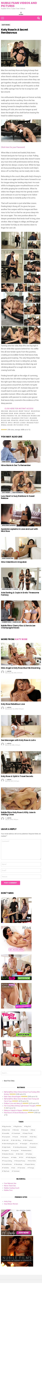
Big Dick (28, 1126)
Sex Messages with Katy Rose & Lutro (18, 740)
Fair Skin (24, 1137)
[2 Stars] (2, 429)
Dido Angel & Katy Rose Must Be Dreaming (20, 668)
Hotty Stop (7, 1201)
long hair (6, 420)
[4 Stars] (5, 429)
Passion (35, 420)
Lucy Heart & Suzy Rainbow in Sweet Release (18, 497)
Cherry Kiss (6, 622)
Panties (15, 420)
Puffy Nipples (31, 1157)
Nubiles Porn (8, 1190)
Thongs (31, 1168)
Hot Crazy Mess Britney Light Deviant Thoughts (20, 1106)
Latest (21, 14)
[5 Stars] (6, 429)
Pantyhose (25, 420)
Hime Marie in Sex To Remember (16, 465)
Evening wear (7, 413)
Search (38, 18)
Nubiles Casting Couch (11, 1188)
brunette (6, 1133)
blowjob (14, 411)
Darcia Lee (17, 622)
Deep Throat (25, 411)
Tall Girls (6, 1168)
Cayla (16, 589)
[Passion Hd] (17, 1266)
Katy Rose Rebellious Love (13, 704)
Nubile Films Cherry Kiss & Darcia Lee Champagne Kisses (18, 626)
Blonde (5, 411)
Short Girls (32, 1161)
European (36, 411)
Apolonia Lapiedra (9, 525)
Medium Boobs (8, 1154)
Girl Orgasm (20, 413)
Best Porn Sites (9, 1081)
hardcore (36, 416)
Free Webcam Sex (10, 1183)
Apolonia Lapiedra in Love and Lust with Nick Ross (19, 530)
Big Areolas (7, 1126)
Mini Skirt (20, 1154)
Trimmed (16, 1171)
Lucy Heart (6, 492)
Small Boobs (7, 425)
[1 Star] (1, 429)
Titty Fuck (6, 1171)
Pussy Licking (20, 423)
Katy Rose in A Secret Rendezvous (15, 1113)
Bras (33, 1130)
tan (27, 425)
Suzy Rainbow (17, 492)
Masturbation (27, 1150)
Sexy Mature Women (11, 1204)
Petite (4, 423)
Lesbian (33, 1147)
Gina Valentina (7, 558)
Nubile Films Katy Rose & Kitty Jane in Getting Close (18, 813)
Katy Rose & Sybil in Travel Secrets (17, 776)
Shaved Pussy (33, 423)
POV (11, 423)
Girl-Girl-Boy (17, 1140)
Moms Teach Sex (10, 1186)
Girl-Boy (31, 413)
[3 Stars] (4, 429)
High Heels (6, 418)
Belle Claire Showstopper (12, 1096)
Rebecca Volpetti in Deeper (13, 1110)
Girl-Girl (5, 1140)
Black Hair (6, 1130)
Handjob (26, 416)
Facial (16, 1137)
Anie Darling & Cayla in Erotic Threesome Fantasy (20, 593)
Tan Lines (22, 1168)
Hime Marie (6, 462)
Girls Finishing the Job (11, 416)
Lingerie (34, 418)
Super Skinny (30, 1164)
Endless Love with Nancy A (13, 1103)
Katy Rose (21, 639)
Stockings (19, 425)
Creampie (16, 1133)
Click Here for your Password (13, 147)
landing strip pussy (21, 418)
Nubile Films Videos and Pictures (19, 4)
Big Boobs (18, 1126)
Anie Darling (6, 589)
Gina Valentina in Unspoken (14, 562)
